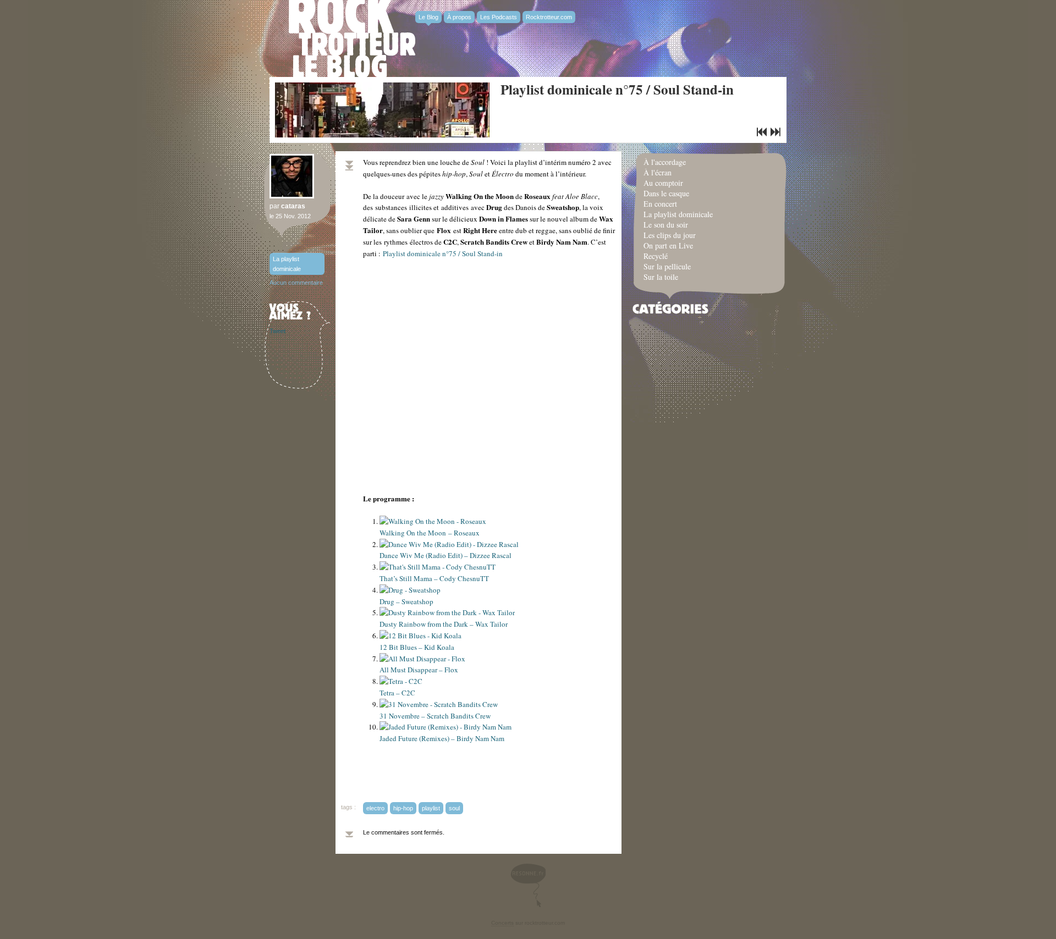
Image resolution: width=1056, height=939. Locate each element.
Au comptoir (663, 183)
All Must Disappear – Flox (419, 670)
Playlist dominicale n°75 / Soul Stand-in (617, 89)
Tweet (277, 331)
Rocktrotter (352, 38)
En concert (660, 203)
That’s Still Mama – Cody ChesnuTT (434, 578)
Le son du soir (666, 224)
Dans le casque (666, 193)
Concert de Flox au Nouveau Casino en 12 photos (775, 131)
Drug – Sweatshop (406, 601)
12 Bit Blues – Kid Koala (417, 647)
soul (454, 808)
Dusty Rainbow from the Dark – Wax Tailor (444, 624)
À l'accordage (665, 162)
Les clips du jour (670, 235)
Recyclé (656, 256)
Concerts (502, 923)
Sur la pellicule (667, 266)
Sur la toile (661, 277)
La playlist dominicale (287, 264)
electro (375, 808)
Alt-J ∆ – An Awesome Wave (761, 131)
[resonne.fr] (528, 885)
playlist (431, 808)
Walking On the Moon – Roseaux (430, 533)
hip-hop (403, 808)
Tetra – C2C (397, 693)
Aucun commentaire (296, 282)
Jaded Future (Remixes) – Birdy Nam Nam (442, 738)
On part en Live (668, 245)
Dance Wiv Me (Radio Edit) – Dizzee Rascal (446, 555)
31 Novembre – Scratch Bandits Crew (435, 716)
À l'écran (658, 172)
